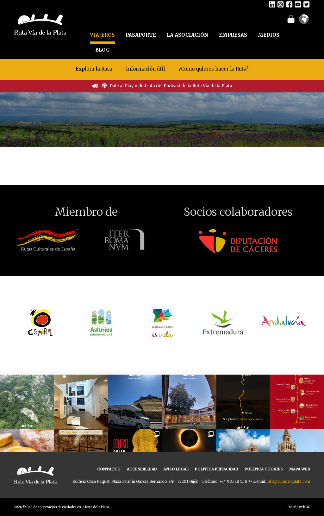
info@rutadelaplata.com (288, 481)
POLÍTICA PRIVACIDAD (216, 469)
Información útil (145, 69)
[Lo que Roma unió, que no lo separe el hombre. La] (243, 402)
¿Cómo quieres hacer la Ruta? (213, 69)
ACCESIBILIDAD (142, 469)
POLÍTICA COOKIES (264, 469)
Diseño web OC (299, 507)
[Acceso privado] (291, 18)
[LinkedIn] (272, 4)
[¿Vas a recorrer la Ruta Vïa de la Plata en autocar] (135, 402)
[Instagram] (280, 4)
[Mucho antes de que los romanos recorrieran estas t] (27, 402)
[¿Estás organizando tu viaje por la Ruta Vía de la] (81, 402)
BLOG (102, 50)
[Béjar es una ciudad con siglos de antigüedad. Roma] (189, 402)
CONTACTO (109, 469)
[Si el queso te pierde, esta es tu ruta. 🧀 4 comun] (297, 402)
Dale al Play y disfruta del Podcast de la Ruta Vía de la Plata (170, 86)
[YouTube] (298, 4)
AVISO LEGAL (176, 469)
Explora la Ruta (94, 69)
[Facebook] (289, 4)
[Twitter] (306, 4)
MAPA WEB (299, 469)
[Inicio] (40, 23)
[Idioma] (303, 21)
